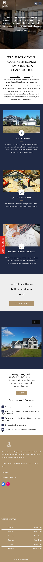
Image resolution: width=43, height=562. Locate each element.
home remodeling (15, 77)
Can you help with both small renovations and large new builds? (20, 412)
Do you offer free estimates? (15, 425)
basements (24, 79)
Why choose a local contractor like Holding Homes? (19, 430)
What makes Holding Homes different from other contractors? (21, 419)
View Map (5, 472)
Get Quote (22, 393)
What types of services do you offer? (18, 407)
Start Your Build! (22, 303)
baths (13, 79)
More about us (21, 31)
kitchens (7, 79)
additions (27, 77)
